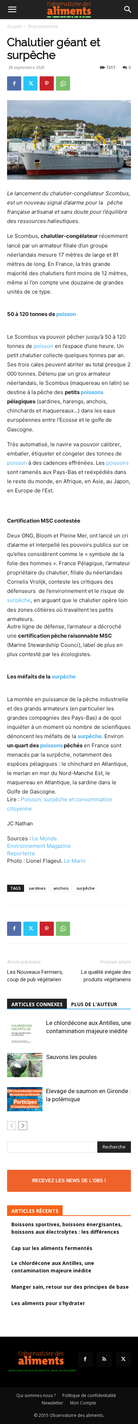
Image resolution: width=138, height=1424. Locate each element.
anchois (61, 888)
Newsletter (52, 1403)
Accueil (14, 26)
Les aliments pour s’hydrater (48, 1303)
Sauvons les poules (71, 1056)
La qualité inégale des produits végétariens (106, 976)
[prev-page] (11, 1125)
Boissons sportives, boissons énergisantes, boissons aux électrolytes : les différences (66, 1228)
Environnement (43, 26)
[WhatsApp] (63, 83)
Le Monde (44, 838)
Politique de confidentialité (89, 1395)
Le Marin (75, 860)
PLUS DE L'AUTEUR (94, 1004)
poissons (92, 392)
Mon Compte (83, 1403)
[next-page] (22, 1125)
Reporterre (21, 853)
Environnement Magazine (39, 845)
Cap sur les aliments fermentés (51, 1248)
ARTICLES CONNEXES (37, 1004)
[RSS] (104, 1359)
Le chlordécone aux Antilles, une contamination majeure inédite (52, 1267)
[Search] (128, 9)
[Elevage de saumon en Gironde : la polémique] (24, 1099)
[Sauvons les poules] (24, 1065)
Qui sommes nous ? (36, 1395)
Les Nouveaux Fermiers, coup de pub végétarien (35, 976)
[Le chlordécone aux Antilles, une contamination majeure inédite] (24, 1031)
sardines (37, 888)
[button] (12, 9)
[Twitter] (30, 83)
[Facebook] (14, 83)
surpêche (19, 600)
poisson (66, 314)
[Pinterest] (47, 83)
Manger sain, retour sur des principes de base (70, 1286)
